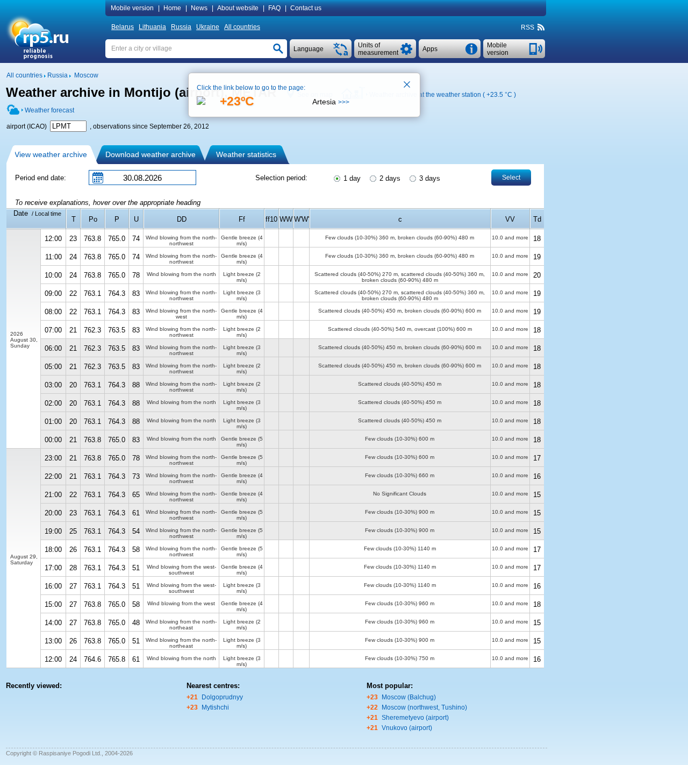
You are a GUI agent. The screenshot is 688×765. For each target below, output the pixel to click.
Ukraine (207, 27)
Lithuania (152, 27)
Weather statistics (246, 154)
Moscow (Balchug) (409, 697)
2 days (388, 178)
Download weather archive (150, 154)
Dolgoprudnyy (222, 697)
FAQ (274, 8)
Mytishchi (215, 707)
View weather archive (51, 154)
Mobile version (132, 8)
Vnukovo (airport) (407, 728)
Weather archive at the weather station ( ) (442, 94)
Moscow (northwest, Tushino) (424, 707)
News (199, 8)
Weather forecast (49, 110)
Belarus (122, 27)
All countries (242, 27)
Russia (181, 27)
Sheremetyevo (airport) (415, 717)
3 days (428, 178)
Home (172, 8)
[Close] (407, 85)
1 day (351, 178)
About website (238, 8)
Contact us (305, 8)
